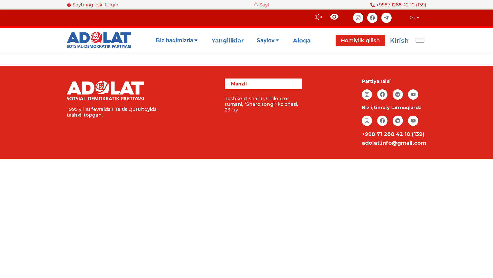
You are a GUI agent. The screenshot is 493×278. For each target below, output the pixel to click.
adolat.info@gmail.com (394, 143)
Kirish (399, 40)
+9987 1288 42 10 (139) (401, 5)
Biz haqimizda (174, 40)
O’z (413, 17)
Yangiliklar (228, 40)
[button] (420, 40)
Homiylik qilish (360, 40)
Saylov (265, 40)
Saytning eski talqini (96, 5)
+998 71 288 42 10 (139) (393, 134)
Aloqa (302, 40)
